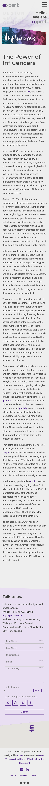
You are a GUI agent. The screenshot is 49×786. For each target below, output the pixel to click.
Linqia (6, 452)
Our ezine (23, 776)
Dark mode (35, 776)
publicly (23, 408)
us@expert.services (12, 615)
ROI (28, 91)
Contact (13, 776)
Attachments (12, 687)
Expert (20, 755)
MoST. (41, 755)
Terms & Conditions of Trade (19, 759)
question (7, 400)
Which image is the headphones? (21, 696)
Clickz (33, 481)
